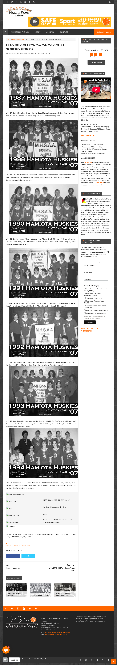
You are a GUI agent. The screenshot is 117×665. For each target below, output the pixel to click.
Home (9, 39)
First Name (88, 272)
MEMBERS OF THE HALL (20, 32)
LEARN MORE (96, 62)
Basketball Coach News (94, 298)
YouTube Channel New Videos (97, 310)
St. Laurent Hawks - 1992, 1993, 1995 (63, 594)
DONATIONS (99, 183)
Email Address (89, 265)
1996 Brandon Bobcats (40, 595)
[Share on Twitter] (28, 556)
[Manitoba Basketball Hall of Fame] (19, 11)
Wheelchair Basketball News (96, 313)
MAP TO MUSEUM (88, 136)
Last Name (88, 279)
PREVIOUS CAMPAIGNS (90, 329)
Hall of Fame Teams (18, 39)
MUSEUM (88, 162)
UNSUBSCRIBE (86, 331)
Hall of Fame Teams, (44, 53)
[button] (6, 650)
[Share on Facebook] (13, 556)
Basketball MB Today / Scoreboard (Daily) (93, 294)
